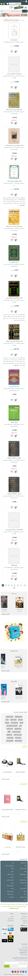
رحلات (24, 894)
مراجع (12, 883)
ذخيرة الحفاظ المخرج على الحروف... (14, 341)
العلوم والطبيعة (10, 886)
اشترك (6, 966)
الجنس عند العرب (18, 735)
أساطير (12, 877)
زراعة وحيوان (10, 874)
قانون (25, 900)
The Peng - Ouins (18, 666)
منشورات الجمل (18, 741)
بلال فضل (2, 698)
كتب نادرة (13, 906)
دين (25, 886)
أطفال (12, 869)
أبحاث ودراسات (6, 906)
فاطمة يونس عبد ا (3, 611)
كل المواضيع (23, 863)
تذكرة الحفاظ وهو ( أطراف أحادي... (14, 298)
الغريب (7, 720)
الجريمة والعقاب (18, 717)
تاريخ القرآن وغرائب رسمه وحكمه (14, 110)
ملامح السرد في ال (3, 609)
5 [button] (9, 776)
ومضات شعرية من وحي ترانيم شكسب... (14, 145)
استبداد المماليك (19, 609)
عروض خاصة (7, 904)
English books (13, 909)
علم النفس (11, 897)
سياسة (12, 889)
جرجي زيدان (19, 611)
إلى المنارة (2, 666)
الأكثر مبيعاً (19, 906)
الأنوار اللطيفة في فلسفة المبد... (14, 181)
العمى (20, 726)
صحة (12, 871)
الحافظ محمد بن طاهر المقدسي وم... (14, 530)
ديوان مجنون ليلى (16, 732)
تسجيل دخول (22, 1)
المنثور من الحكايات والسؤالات (14, 458)
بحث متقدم (21, 904)
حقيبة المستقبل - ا (7, 847)
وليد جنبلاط (18, 698)
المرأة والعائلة (23, 883)
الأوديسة (7, 723)
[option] (20, 761)
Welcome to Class (20, 847)
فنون (25, 866)
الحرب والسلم (10, 729)
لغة (13, 863)
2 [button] (16, 776)
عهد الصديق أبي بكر (14, 386)
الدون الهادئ (9, 735)
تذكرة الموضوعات (14, 262)
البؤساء (21, 723)
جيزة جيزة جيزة (9, 717)
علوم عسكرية (23, 897)
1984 (9, 732)
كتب (26, 904)
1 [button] (18, 776)
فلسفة (25, 891)
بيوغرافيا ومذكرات (9, 866)
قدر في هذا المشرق (18, 697)
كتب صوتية (14, 904)
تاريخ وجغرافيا (23, 874)
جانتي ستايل (18, 738)
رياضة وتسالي (23, 889)
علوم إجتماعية (10, 891)
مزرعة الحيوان (10, 738)
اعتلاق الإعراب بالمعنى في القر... (14, 74)
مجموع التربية (14, 40)
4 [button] (11, 776)
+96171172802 (23, 951)
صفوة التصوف (14, 422)
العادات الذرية (13, 720)
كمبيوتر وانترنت (10, 880)
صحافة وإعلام (23, 880)
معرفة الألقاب (14, 565)
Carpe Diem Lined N (7, 810)
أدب (25, 877)
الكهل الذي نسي (9, 741)
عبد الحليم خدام (14, 723)
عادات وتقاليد (10, 894)
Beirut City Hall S (20, 772)
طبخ (25, 871)
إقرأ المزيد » (21, 205)
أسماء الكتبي (18, 668)
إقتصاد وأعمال (23, 869)
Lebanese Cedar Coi (20, 810)
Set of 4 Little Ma (7, 772)
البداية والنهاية (18, 729)
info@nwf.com (23, 953)
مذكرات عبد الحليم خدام (11, 726)
